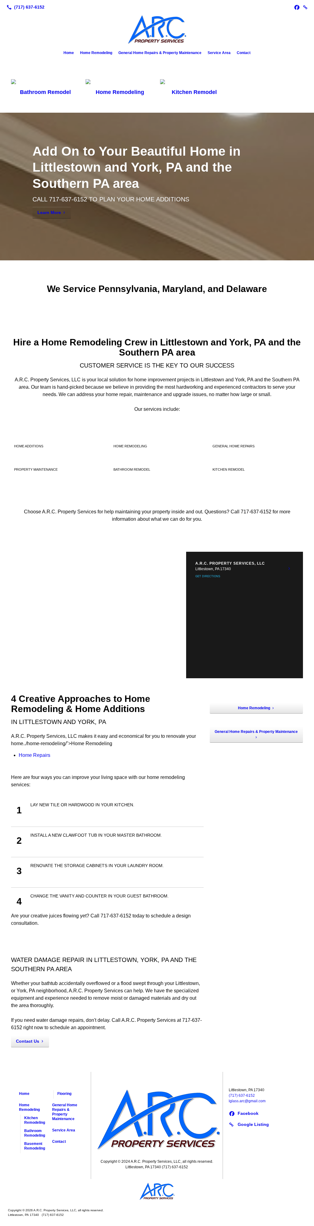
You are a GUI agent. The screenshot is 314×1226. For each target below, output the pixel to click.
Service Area (219, 53)
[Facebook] (297, 7)
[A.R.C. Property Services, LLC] (158, 1150)
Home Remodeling (96, 53)
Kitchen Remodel (194, 92)
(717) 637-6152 (242, 1095)
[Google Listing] (305, 7)
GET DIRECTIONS (207, 576)
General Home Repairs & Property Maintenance (159, 53)
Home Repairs (34, 755)
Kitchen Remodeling (34, 1120)
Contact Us (27, 1041)
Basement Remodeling (34, 1146)
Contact (244, 53)
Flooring (64, 1094)
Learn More (49, 212)
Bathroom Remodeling (34, 1133)
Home (68, 53)
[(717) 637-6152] (24, 7)
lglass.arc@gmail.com (247, 1101)
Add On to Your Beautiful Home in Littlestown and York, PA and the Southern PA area (137, 167)
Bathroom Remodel (45, 92)
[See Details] (289, 568)
